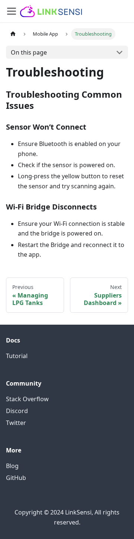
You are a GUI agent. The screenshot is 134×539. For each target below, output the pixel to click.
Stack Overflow (27, 399)
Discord (17, 411)
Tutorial (17, 356)
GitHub (16, 478)
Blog (12, 466)
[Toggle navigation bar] (11, 11)
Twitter (16, 423)
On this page (29, 52)
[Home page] (13, 34)
